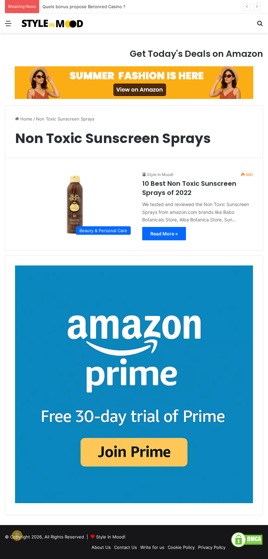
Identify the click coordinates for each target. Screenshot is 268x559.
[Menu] (8, 25)
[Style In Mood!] (52, 23)
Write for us (152, 547)
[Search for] (260, 25)
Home (25, 118)
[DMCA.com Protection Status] (246, 546)
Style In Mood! (160, 174)
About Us (101, 547)
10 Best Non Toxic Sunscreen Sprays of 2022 (189, 188)
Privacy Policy (212, 547)
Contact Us (125, 547)
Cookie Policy (181, 547)
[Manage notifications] (17, 535)
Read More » (164, 233)
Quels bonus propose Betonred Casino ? (84, 6)
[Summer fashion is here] (134, 82)
